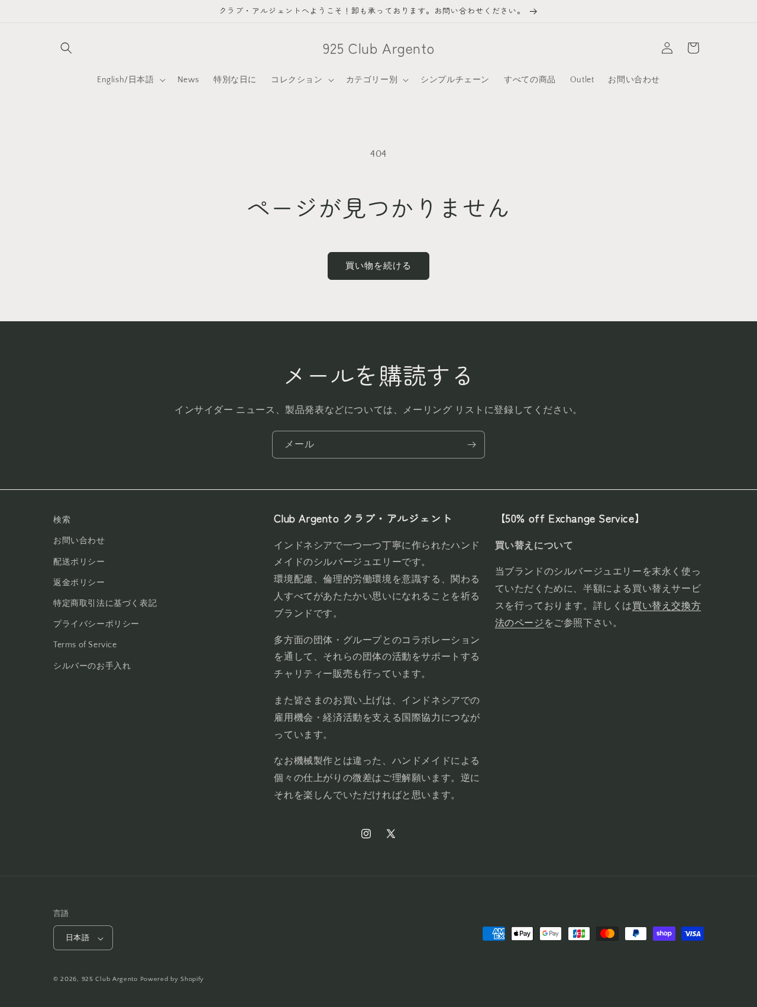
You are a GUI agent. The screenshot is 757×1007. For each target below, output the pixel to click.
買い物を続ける (378, 266)
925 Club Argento (110, 979)
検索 (61, 520)
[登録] (471, 445)
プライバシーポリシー (96, 624)
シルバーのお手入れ (92, 665)
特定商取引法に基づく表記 (105, 603)
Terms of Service (85, 645)
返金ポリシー (79, 582)
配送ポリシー (79, 561)
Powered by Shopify (172, 979)
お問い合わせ (79, 541)
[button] (66, 48)
